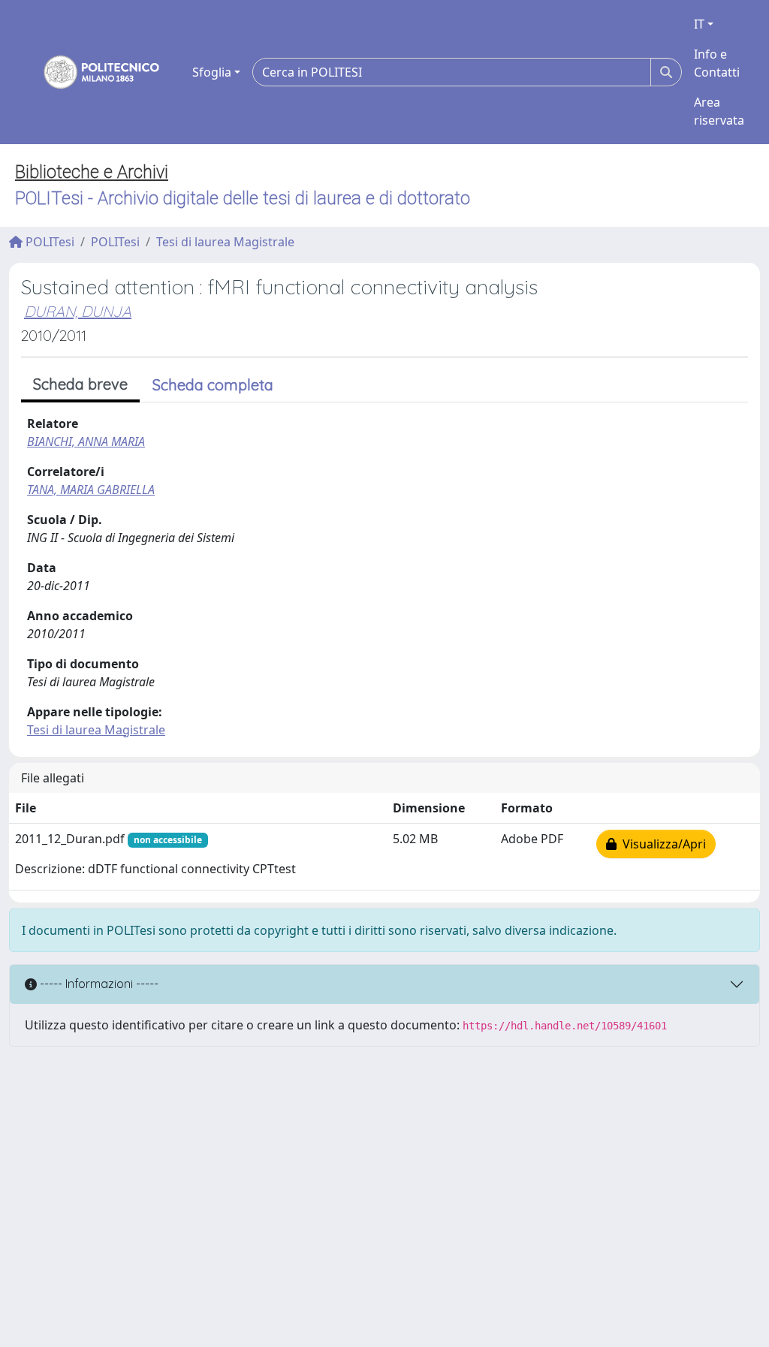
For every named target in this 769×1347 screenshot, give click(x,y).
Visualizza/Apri (661, 844)
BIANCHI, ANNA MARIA (86, 441)
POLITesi (48, 242)
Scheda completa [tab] (212, 384)
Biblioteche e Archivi (91, 171)
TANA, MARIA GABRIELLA (91, 489)
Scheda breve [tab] (80, 384)
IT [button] (699, 24)
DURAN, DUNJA (77, 311)
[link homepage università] (91, 72)
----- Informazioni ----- (97, 983)
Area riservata (719, 111)
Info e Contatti (717, 63)
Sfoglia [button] (211, 72)
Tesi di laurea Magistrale (225, 242)
